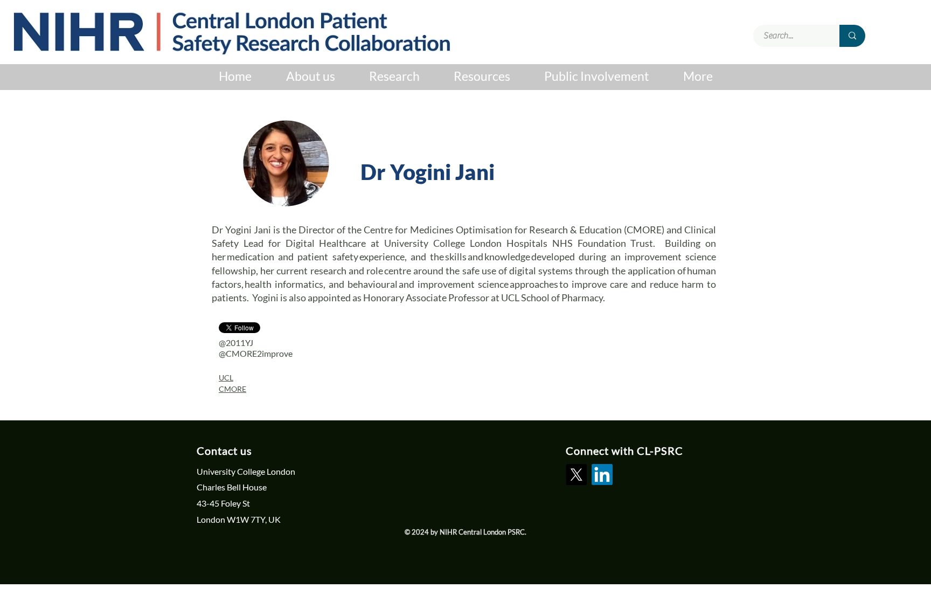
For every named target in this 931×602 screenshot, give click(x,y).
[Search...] (852, 36)
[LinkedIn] (602, 474)
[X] (576, 474)
